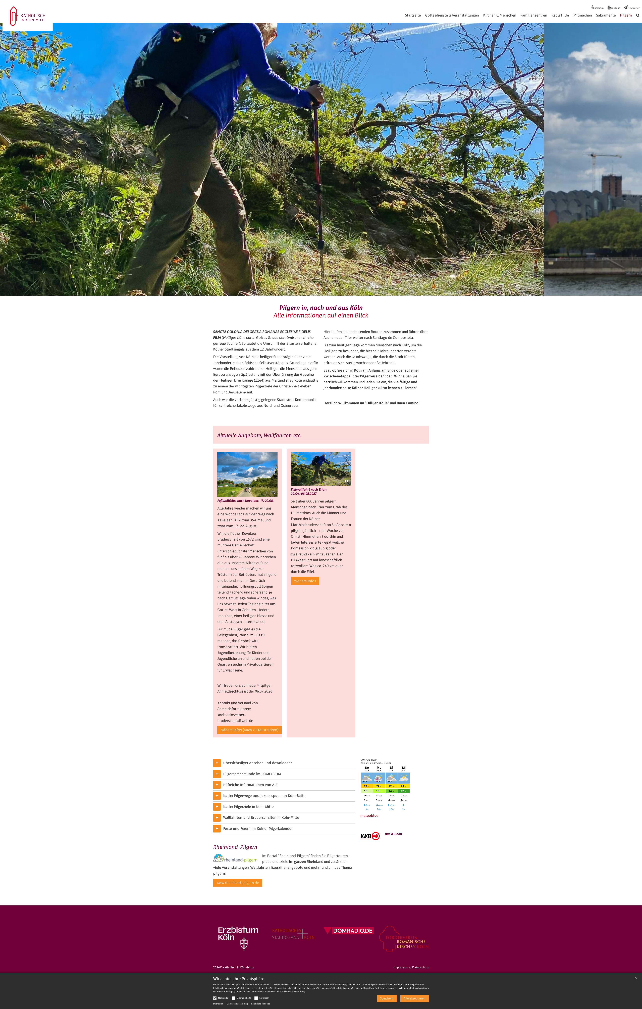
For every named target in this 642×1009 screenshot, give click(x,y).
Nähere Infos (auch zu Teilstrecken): (250, 730)
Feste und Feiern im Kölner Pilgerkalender (258, 828)
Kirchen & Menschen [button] (499, 15)
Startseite (413, 15)
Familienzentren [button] (533, 15)
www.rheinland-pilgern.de (238, 883)
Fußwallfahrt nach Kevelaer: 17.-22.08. (245, 501)
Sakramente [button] (606, 15)
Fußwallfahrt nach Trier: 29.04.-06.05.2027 (309, 491)
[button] (636, 16)
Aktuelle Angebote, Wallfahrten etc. (259, 435)
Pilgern (626, 15)
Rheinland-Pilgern (235, 847)
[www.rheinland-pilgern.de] (235, 858)
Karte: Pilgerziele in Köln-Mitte (248, 806)
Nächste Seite (635, 159)
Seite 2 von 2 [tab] (324, 292)
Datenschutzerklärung (294, 991)
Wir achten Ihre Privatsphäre (238, 978)
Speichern (387, 998)
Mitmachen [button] (582, 15)
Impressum (218, 1003)
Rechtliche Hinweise (260, 1003)
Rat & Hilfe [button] (560, 15)
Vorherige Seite (6, 159)
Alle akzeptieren (414, 998)
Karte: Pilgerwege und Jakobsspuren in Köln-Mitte (264, 795)
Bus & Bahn (393, 834)
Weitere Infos (305, 581)
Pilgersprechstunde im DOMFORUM (252, 774)
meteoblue (369, 815)
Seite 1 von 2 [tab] (318, 292)
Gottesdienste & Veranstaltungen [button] (452, 15)
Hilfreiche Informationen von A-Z (250, 785)
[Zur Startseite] (28, 15)
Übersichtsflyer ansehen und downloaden (258, 763)
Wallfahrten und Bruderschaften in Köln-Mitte (261, 817)
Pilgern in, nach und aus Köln (321, 308)
